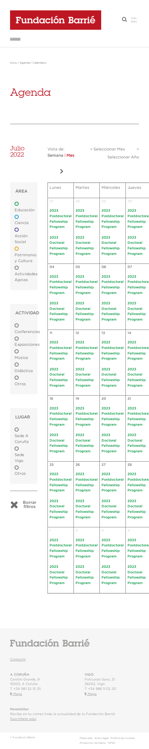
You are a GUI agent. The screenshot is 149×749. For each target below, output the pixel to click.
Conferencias (27, 332)
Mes (70, 155)
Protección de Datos (93, 743)
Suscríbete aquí (23, 719)
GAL (134, 18)
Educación (25, 210)
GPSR (111, 743)
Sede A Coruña (22, 439)
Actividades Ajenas (26, 277)
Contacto (18, 659)
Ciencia (22, 223)
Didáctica (24, 371)
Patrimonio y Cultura (25, 258)
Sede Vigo (19, 458)
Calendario (39, 63)
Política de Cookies (123, 738)
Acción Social (21, 239)
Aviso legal (101, 738)
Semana (55, 155)
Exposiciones (27, 344)
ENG (134, 21)
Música (21, 358)
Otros (20, 384)
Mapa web (86, 738)
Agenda (25, 63)
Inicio (13, 63)
